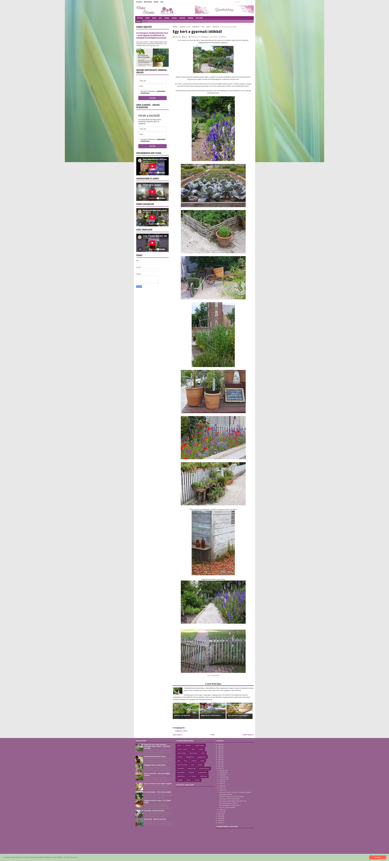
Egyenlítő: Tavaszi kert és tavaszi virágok (231, 796)
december (223, 770)
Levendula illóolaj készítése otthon (155, 756)
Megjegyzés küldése (181, 731)
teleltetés (191, 772)
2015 (219, 768)
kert (199, 37)
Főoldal (212, 734)
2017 (219, 764)
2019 (219, 759)
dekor (193, 749)
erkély (203, 753)
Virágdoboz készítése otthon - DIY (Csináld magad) (157, 801)
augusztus (223, 779)
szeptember (223, 777)
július (221, 781)
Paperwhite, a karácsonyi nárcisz (154, 810)
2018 (219, 762)
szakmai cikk (191, 768)
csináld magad (199, 745)
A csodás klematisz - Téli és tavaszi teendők (157, 792)
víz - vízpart (192, 776)
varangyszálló (202, 772)
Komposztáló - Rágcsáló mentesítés (155, 819)
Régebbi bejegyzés (248, 734)
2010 (219, 823)
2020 (219, 757)
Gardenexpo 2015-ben (225, 794)
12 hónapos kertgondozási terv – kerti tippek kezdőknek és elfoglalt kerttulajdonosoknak (152, 35)
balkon (179, 745)
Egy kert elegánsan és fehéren (228, 803)
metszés (194, 761)
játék (178, 761)
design (201, 749)
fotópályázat (190, 757)
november (223, 772)
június (221, 783)
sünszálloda (181, 772)
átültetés (180, 780)
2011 (219, 820)
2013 (219, 816)
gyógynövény (202, 757)
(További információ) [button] (71, 857)
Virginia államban (187, 77)
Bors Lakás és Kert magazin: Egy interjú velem (233, 801)
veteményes (222, 37)
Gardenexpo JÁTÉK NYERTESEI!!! (229, 799)
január (221, 812)
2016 (219, 766)
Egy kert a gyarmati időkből (227, 807)
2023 (219, 751)
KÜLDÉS (152, 98)
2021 (219, 755)
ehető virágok (181, 753)
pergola (200, 764)
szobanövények (204, 768)
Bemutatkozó (148, 2)
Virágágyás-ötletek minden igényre (155, 765)
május (221, 786)
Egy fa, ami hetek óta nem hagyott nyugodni (158, 783)
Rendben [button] (378, 857)
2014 (219, 814)
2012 (219, 818)
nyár (211, 37)
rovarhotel (180, 768)
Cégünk (156, 2)
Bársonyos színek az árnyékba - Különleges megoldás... (235, 792)
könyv (186, 761)
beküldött (188, 745)
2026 (219, 744)
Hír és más (199, 18)
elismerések (193, 753)
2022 (219, 753)
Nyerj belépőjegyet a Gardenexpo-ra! (229, 805)
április (221, 788)
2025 (219, 746)
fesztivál (179, 757)
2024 (219, 749)
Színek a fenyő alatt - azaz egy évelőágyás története (157, 774)
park (192, 764)
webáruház (203, 776)
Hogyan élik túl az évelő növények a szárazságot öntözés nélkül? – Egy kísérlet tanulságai (157, 746)
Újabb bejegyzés (177, 734)
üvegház (197, 780)
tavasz (215, 37)
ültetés (188, 780)
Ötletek (166, 18)
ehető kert (193, 37)
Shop (161, 2)
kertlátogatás (205, 37)
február (222, 809)
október (222, 775)
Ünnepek (190, 18)
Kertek (147, 18)
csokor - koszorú (182, 749)
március (222, 790)
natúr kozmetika (182, 764)
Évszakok (182, 18)
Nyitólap (139, 2)
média (202, 761)
